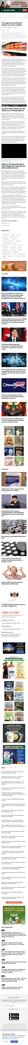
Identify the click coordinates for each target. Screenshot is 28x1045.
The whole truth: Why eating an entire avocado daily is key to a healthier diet (12, 837)
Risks (10, 38)
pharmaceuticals (18, 37)
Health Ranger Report (7, 927)
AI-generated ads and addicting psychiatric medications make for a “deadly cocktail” (12, 560)
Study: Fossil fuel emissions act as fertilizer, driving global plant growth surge (13, 888)
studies (2, 39)
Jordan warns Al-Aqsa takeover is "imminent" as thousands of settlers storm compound (12, 777)
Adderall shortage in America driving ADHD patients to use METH (12, 489)
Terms (11, 1025)
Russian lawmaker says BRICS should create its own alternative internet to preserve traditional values (12, 420)
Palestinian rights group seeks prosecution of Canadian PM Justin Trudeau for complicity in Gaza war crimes (12, 347)
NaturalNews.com (5, 225)
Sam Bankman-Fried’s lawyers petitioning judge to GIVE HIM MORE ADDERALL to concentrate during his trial (12, 513)
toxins (6, 39)
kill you (5, 179)
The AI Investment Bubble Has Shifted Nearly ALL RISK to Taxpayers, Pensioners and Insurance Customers (13, 971)
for (21, 79)
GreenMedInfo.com (5, 223)
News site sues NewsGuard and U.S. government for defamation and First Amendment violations (12, 396)
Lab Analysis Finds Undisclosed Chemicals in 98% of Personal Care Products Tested (13, 858)
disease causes (5, 245)
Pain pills (9, 37)
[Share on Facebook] (5, 30)
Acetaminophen (7, 32)
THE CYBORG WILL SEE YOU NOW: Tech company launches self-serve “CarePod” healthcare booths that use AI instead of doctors (13, 372)
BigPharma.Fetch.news (6, 161)
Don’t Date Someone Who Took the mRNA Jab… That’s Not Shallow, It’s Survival (12, 772)
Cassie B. (9, 342)
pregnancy (24, 37)
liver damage (5, 247)
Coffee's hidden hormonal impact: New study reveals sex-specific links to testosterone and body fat (13, 826)
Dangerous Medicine (15, 35)
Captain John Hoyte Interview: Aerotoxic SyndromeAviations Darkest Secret (12, 988)
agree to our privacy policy (11, 1038)
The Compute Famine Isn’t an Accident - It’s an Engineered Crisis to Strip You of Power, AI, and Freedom (12, 783)
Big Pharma (18, 32)
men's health (4, 37)
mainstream (13, 247)
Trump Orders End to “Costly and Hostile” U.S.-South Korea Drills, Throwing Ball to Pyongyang (12, 821)
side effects (23, 38)
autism (14, 32)
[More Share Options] (9, 30)
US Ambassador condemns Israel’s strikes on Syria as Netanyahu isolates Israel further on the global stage (13, 805)
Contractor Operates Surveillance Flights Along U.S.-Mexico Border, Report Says (12, 897)
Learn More (6, 1041)
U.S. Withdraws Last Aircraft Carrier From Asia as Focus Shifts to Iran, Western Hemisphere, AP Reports (12, 852)
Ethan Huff (9, 27)
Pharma (12, 37)
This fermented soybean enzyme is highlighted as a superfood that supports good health (13, 868)
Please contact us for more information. (9, 636)
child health (14, 33)
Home (2, 20)
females (20, 245)
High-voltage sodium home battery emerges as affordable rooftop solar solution (12, 883)
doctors (14, 245)
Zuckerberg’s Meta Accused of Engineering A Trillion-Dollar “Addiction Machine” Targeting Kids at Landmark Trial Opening (13, 794)
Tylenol (9, 39)
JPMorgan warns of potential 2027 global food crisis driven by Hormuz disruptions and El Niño (13, 847)
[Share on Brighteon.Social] (2, 30)
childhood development (7, 241)
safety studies (14, 38)
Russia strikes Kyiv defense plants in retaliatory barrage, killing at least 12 (12, 811)
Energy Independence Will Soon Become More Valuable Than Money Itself (13, 962)
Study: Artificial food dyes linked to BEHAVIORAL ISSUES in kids (12, 583)
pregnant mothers (5, 38)
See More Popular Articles (14, 902)
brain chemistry (13, 236)
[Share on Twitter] (7, 30)
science (19, 38)
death (21, 35)
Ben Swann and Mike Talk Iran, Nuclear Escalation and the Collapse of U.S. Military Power (12, 944)
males (20, 247)
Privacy (8, 1025)
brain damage (8, 33)
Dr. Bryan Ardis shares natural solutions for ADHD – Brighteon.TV (13, 605)
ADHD (6, 20)
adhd (12, 32)
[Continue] (25, 1005)
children (9, 35)
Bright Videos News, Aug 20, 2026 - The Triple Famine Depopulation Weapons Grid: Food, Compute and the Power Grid (13, 980)
